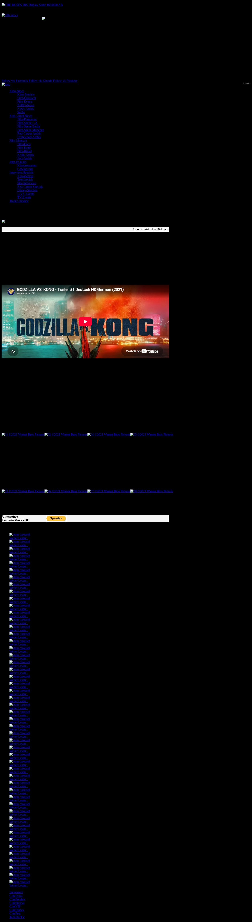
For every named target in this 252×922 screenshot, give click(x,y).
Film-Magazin (18, 140)
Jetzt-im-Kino (17, 161)
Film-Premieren (27, 119)
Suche (21, 112)
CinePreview (17, 899)
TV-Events (24, 197)
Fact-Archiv (24, 158)
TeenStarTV (17, 917)
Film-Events (24, 101)
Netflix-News (25, 105)
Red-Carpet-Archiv (29, 133)
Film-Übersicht (26, 98)
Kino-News (16, 91)
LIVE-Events (25, 193)
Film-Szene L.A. (27, 122)
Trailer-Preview (19, 200)
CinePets (14, 913)
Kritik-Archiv (25, 154)
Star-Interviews (26, 183)
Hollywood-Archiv (29, 137)
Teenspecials (25, 179)
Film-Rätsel (24, 151)
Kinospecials (25, 176)
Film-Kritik (24, 147)
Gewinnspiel (25, 169)
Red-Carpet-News (20, 115)
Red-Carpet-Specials (30, 186)
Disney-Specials (27, 190)
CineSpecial (16, 902)
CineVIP (14, 906)
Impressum (16, 892)
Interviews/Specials (21, 172)
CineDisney (16, 910)
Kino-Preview (26, 94)
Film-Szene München (30, 130)
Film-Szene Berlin (28, 126)
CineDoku (15, 895)
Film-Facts (24, 144)
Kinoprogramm (26, 165)
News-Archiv (25, 108)
